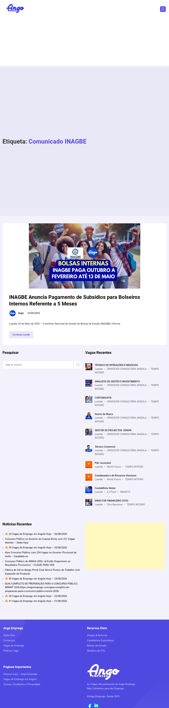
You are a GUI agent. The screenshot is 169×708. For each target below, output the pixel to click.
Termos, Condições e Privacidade (21, 684)
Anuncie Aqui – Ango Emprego (20, 674)
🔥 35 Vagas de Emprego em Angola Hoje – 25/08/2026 (36, 547)
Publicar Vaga (10, 650)
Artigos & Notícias (97, 635)
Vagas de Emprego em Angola (20, 679)
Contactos (9, 640)
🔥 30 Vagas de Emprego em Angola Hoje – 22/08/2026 (36, 596)
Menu (163, 9)
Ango (21, 313)
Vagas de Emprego (13, 645)
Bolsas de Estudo (96, 645)
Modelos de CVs (96, 650)
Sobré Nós (9, 635)
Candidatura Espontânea (100, 640)
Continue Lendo (23, 335)
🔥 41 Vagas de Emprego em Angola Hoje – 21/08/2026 (36, 601)
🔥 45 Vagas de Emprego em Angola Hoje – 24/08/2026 (36, 578)
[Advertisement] (84, 42)
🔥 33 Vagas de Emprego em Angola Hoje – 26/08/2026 (36, 533)
